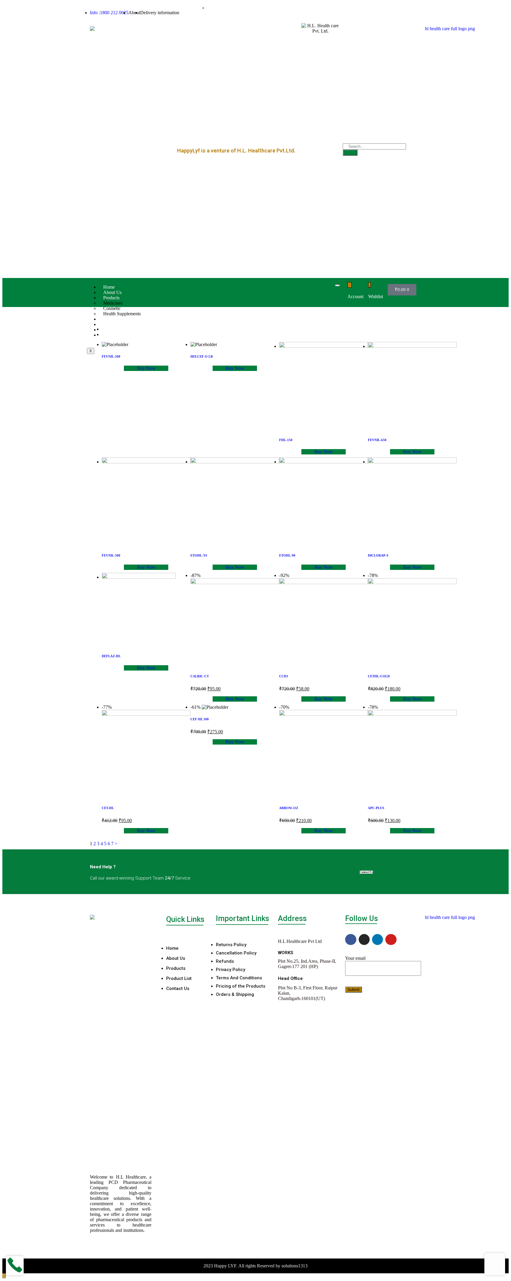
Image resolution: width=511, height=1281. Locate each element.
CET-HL (108, 808)
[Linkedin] (377, 939)
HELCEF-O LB (201, 356)
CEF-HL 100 (199, 719)
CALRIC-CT (199, 676)
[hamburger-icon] (337, 285)
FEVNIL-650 (377, 440)
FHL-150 (285, 440)
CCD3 (283, 676)
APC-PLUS (376, 808)
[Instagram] (364, 939)
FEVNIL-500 (111, 356)
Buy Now (146, 368)
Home (109, 287)
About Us (112, 292)
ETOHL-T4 (198, 555)
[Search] (350, 153)
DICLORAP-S (378, 555)
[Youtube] (390, 939)
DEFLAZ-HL (111, 656)
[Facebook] (350, 939)
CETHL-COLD (379, 676)
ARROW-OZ (288, 808)
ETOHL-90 (287, 555)
